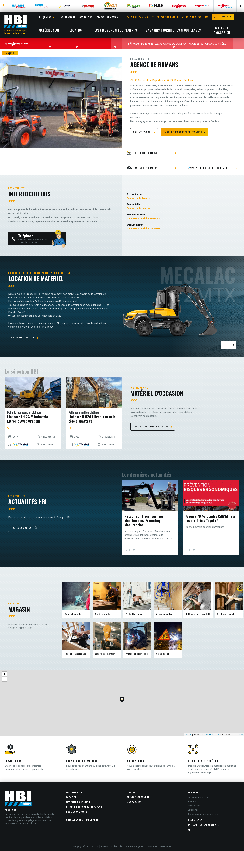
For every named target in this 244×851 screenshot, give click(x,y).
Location (71, 797)
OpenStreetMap (211, 734)
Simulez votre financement (82, 819)
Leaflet (188, 734)
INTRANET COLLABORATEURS (203, 824)
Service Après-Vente (197, 16)
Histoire (192, 801)
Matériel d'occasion (78, 802)
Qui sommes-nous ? (198, 797)
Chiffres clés (194, 805)
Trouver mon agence (167, 16)
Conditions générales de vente (203, 813)
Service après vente (139, 797)
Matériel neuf (74, 792)
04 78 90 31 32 (139, 16)
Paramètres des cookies (159, 846)
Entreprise (193, 809)
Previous (3, 6)
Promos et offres (76, 812)
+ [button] (4, 674)
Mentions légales (134, 846)
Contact (132, 792)
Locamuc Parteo (140, 59)
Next (240, 6)
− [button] (4, 679)
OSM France (237, 734)
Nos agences (134, 802)
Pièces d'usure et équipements (84, 807)
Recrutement (196, 819)
